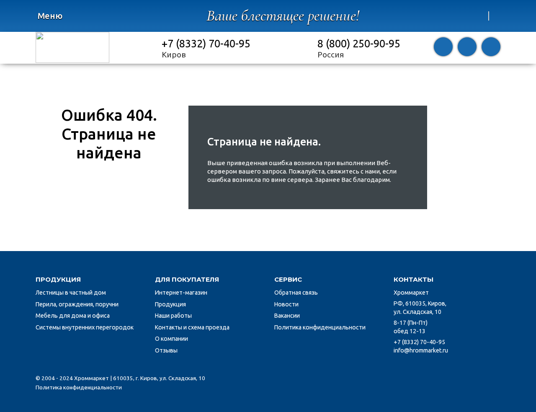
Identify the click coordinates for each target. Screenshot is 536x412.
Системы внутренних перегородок (85, 327)
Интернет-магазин (181, 292)
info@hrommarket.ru (421, 350)
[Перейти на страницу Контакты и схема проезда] (491, 47)
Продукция (170, 304)
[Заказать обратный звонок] (443, 47)
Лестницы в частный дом (71, 292)
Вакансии (287, 315)
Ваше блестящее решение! (282, 16)
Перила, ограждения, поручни (77, 304)
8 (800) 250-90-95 (358, 43)
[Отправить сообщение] (467, 47)
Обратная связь (296, 292)
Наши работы (173, 315)
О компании (171, 338)
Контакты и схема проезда (192, 327)
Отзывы (166, 350)
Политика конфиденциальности (320, 327)
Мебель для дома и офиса (73, 315)
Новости (286, 304)
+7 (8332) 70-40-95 (206, 43)
